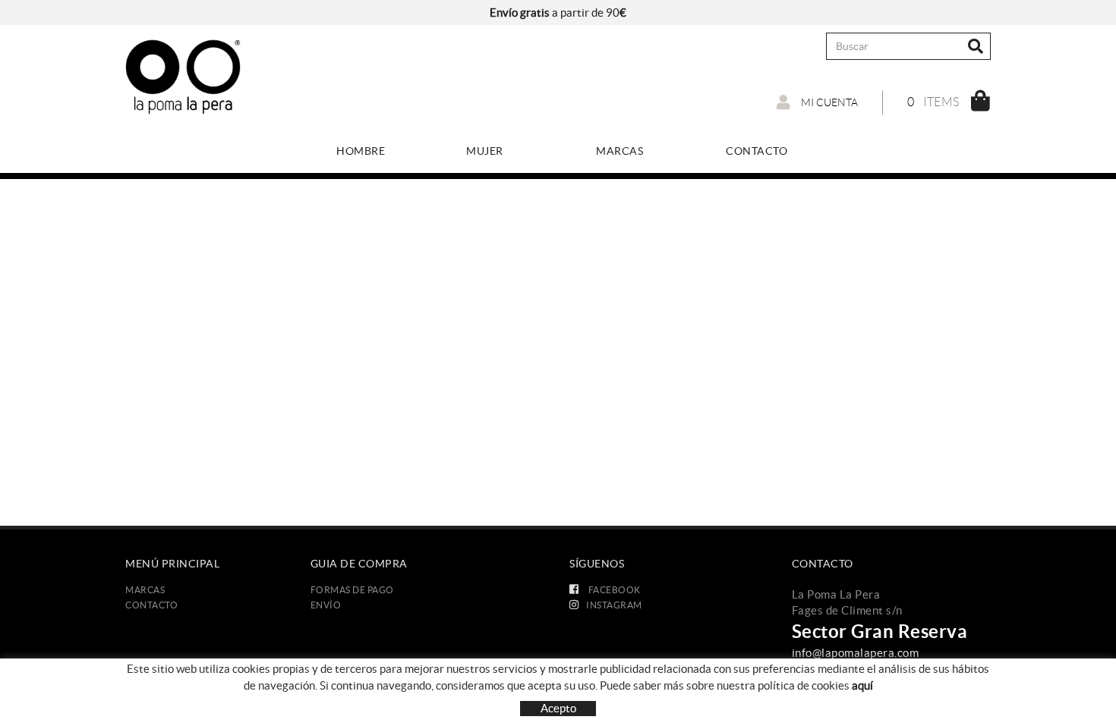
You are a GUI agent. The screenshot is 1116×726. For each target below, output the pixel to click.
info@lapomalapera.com (855, 652)
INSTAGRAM (614, 605)
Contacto (151, 605)
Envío (326, 605)
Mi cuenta (828, 102)
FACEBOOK (613, 590)
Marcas (145, 590)
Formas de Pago (352, 590)
